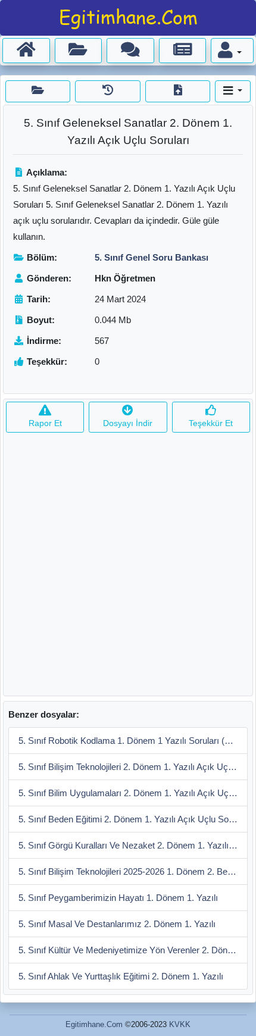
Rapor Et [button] (45, 423)
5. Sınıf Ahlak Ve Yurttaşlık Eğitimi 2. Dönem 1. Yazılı (120, 976)
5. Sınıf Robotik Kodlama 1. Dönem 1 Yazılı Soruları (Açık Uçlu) (133, 740)
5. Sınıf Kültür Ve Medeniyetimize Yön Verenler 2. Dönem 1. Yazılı (133, 950)
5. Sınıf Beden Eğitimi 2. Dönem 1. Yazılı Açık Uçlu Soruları (133, 819)
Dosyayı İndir (127, 423)
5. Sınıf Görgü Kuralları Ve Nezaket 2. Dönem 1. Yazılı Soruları (133, 845)
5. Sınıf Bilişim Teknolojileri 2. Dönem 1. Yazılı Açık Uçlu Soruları (133, 767)
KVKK (180, 1024)
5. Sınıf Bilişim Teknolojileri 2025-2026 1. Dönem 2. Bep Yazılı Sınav (133, 871)
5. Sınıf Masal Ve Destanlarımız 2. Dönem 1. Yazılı (117, 924)
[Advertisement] (128, 568)
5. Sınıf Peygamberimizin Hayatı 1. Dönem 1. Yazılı (118, 898)
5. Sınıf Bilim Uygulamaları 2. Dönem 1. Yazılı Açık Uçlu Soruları (133, 793)
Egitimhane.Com (94, 1024)
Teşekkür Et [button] (211, 423)
